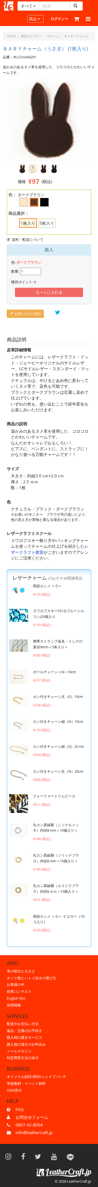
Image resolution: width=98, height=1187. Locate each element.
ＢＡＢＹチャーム (76, 36)
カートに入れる (49, 292)
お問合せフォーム (32, 1117)
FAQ (20, 1109)
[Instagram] (10, 1156)
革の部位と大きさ (21, 971)
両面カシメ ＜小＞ (47, 585)
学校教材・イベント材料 (26, 1083)
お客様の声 (15, 984)
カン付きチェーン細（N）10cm (58, 721)
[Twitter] (40, 1156)
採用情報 (14, 1005)
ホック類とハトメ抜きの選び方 (31, 977)
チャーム (53, 36)
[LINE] (70, 1156)
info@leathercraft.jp (34, 1132)
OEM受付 (14, 1090)
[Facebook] (25, 1156)
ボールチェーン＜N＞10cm (54, 671)
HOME (11, 36)
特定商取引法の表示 (23, 1057)
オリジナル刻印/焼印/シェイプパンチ (36, 1076)
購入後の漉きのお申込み (26, 1044)
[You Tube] (55, 1156)
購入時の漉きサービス (24, 1037)
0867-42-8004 (29, 1125)
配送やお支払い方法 (23, 1023)
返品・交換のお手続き (24, 1030)
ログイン (58, 18)
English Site (16, 998)
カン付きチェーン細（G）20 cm (58, 746)
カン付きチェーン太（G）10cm (58, 696)
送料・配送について (28, 239)
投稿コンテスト (19, 991)
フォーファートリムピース (54, 796)
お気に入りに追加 (28, 313)
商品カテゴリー (31, 36)
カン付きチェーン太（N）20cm (58, 771)
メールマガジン (19, 1051)
